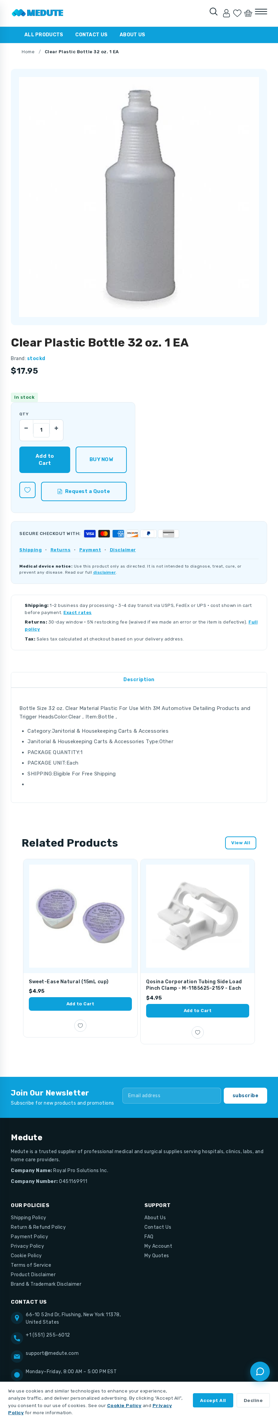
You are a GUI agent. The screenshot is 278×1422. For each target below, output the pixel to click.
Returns (61, 549)
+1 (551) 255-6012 (48, 1335)
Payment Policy (29, 1237)
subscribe (246, 1096)
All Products (43, 35)
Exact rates (77, 612)
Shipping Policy (28, 1218)
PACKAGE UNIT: (46, 763)
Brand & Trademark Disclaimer (46, 1284)
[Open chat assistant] (260, 1371)
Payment (90, 549)
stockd (36, 358)
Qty (23, 414)
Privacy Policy (27, 1246)
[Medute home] (37, 13)
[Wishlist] (237, 13)
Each (72, 763)
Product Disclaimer (33, 1275)
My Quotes (156, 1256)
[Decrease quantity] (26, 426)
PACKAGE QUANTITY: (53, 752)
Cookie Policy (26, 1256)
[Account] (226, 13)
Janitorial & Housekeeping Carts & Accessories (110, 731)
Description (139, 680)
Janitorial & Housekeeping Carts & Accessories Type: (93, 741)
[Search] (213, 11)
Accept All (213, 1400)
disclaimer (104, 572)
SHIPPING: (40, 774)
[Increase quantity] (56, 426)
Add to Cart (80, 1003)
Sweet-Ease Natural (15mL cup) (69, 982)
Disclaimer (123, 549)
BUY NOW (101, 459)
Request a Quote (87, 491)
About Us (132, 35)
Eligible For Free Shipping (84, 774)
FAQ (149, 1237)
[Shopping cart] (248, 13)
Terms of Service (31, 1265)
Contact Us (91, 35)
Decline (253, 1400)
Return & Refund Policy (38, 1227)
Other (166, 741)
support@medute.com (52, 1353)
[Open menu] (261, 11)
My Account (158, 1246)
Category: (39, 731)
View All (240, 842)
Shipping (30, 549)
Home (28, 51)
